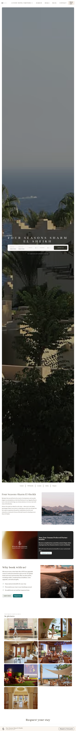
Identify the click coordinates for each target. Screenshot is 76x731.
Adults (30, 247)
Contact (63, 3)
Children (42, 247)
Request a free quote (66, 729)
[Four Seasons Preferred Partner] (20, 544)
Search (39, 3)
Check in (12, 246)
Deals (47, 3)
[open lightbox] (21, 629)
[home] (4, 3)
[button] (21, 3)
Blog (54, 3)
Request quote (46, 553)
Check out (21, 246)
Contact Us (60, 247)
